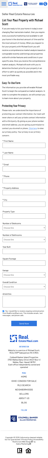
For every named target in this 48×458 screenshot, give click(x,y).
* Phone (6, 176)
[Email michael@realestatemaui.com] (41, 3)
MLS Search (24, 385)
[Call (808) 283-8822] (45, 3)
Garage (5, 270)
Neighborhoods (24, 389)
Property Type (9, 211)
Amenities (7, 294)
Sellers (24, 393)
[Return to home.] (15, 4)
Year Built (7, 247)
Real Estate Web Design (22, 442)
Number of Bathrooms (12, 235)
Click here (33, 128)
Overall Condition (10, 282)
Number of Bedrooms (12, 223)
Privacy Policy (27, 439)
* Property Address (11, 188)
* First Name (8, 141)
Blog (24, 402)
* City (5, 200)
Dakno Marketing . (23, 444)
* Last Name (8, 152)
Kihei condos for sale (24, 380)
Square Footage (9, 258)
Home (24, 376)
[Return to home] (24, 338)
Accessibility (38, 439)
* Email (6, 164)
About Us (24, 398)
